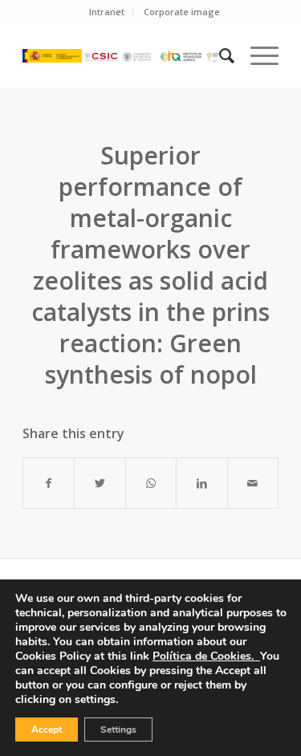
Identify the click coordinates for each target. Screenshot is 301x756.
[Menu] (256, 55)
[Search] (218, 55)
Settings (118, 729)
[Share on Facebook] (48, 483)
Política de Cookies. (206, 656)
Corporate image (182, 12)
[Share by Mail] (253, 483)
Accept (46, 729)
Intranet (106, 12)
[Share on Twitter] (99, 483)
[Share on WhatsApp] (151, 483)
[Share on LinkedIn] (201, 483)
